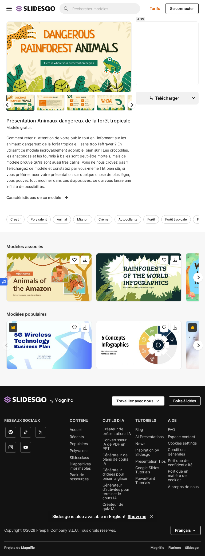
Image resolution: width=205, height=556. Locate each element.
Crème (103, 219)
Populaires (79, 444)
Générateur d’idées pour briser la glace (114, 474)
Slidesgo (192, 548)
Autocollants (128, 219)
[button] (131, 105)
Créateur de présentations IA (116, 431)
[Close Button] (151, 516)
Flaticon (174, 548)
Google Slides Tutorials (147, 470)
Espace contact (181, 437)
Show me (137, 516)
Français (183, 530)
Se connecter (182, 8)
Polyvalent (39, 219)
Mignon (82, 219)
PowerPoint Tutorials (145, 480)
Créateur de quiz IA (112, 506)
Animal (62, 219)
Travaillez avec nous (134, 401)
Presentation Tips (150, 461)
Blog (139, 429)
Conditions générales (177, 451)
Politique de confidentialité (180, 462)
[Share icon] (122, 30)
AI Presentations (149, 437)
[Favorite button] (108, 30)
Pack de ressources (79, 477)
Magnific (157, 548)
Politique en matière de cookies (178, 475)
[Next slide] (123, 56)
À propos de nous (183, 487)
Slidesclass (79, 457)
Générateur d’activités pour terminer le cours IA (115, 491)
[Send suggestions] (3, 281)
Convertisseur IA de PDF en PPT (114, 444)
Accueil (76, 429)
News (140, 444)
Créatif (15, 219)
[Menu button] (9, 8)
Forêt (151, 219)
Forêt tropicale (176, 219)
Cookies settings (182, 443)
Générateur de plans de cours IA (115, 459)
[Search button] (66, 8)
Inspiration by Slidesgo (147, 452)
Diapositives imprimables (80, 466)
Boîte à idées (184, 401)
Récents (77, 437)
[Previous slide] (7, 277)
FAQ (171, 429)
